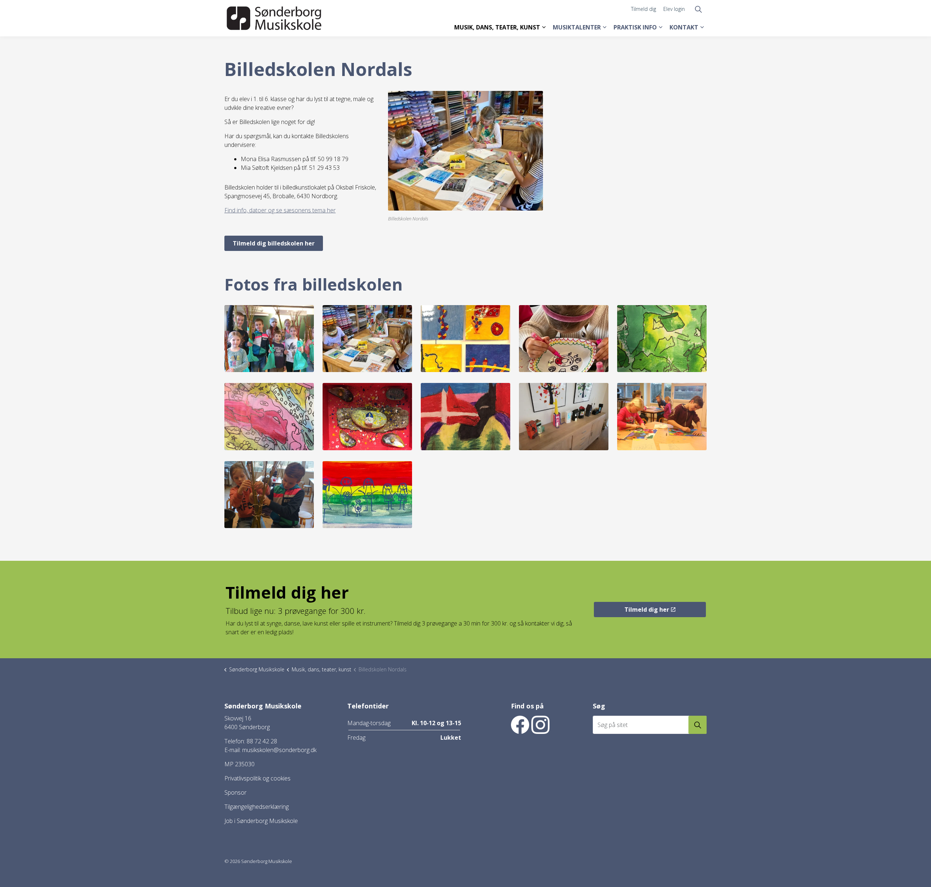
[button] (269, 338)
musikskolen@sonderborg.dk (279, 750)
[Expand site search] (698, 9)
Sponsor (235, 792)
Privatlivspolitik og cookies (257, 778)
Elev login (674, 8)
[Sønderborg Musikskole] (273, 18)
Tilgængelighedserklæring (256, 807)
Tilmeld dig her (646, 610)
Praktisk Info (635, 27)
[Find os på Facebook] (520, 725)
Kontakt (684, 27)
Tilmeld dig (643, 8)
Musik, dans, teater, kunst (497, 27)
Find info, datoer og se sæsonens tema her (280, 210)
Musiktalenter (577, 27)
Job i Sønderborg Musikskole (261, 821)
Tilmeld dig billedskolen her (274, 243)
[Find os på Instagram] (540, 725)
